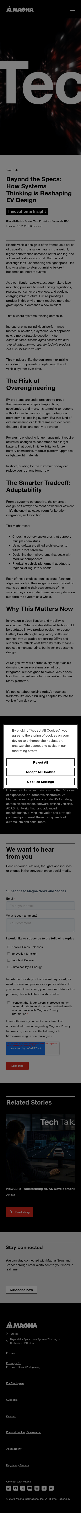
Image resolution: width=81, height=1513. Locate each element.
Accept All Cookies (40, 772)
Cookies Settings (40, 781)
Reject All (40, 762)
